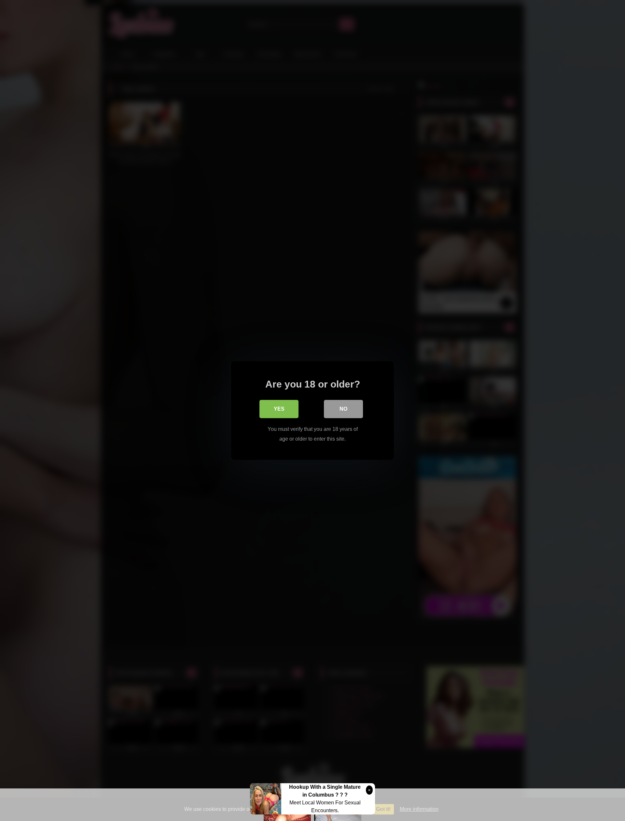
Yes (279, 409)
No (343, 409)
